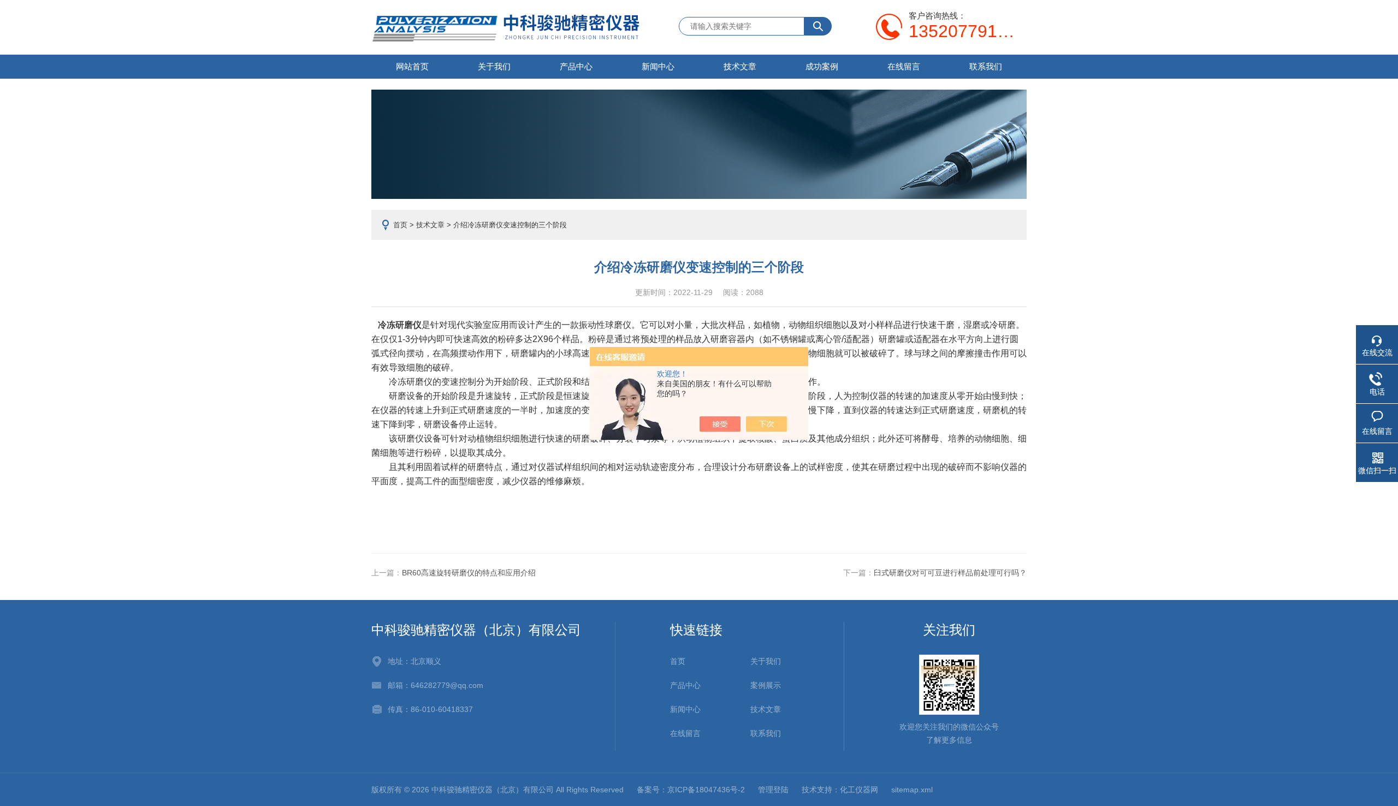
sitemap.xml (912, 789)
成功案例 (821, 66)
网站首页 (412, 66)
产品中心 (576, 66)
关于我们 (494, 66)
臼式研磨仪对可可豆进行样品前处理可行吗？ (950, 572)
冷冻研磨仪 (400, 325)
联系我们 (985, 66)
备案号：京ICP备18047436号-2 (691, 789)
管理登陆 (773, 789)
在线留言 (903, 66)
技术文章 (740, 66)
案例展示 (765, 685)
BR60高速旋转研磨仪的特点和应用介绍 (469, 572)
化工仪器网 (859, 789)
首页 (400, 225)
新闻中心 (658, 66)
